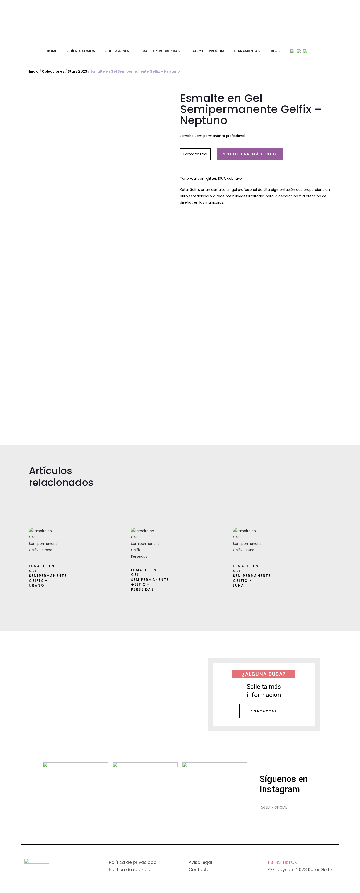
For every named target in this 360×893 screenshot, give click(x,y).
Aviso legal (200, 862)
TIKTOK (289, 862)
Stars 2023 (77, 71)
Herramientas (247, 51)
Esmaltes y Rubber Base (160, 51)
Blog (275, 51)
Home (52, 51)
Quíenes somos (81, 51)
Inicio (34, 71)
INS (278, 862)
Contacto (199, 870)
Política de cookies (129, 870)
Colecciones (117, 51)
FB (271, 862)
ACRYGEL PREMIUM (208, 51)
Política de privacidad (132, 862)
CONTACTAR (263, 711)
